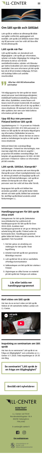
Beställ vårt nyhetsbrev (20, 386)
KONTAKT (21, 407)
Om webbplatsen (21, 438)
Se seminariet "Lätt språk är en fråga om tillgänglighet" (21, 368)
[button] (39, 3)
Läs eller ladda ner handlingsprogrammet (21, 284)
